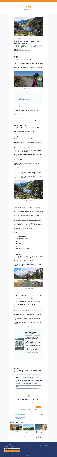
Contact (18, 454)
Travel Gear (35, 13)
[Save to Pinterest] (20, 414)
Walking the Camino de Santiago (22, 389)
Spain (24, 417)
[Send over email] (24, 414)
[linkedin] (46, 445)
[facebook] (42, 445)
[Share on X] (16, 414)
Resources (40, 13)
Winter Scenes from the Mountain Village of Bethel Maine (26, 383)
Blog (43, 13)
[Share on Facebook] (14, 414)
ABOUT (45, 0)
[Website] (25, 357)
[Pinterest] (31, 357)
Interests (31, 13)
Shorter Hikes (20, 98)
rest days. (19, 155)
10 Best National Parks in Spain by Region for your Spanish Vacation (28, 374)
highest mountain (36, 292)
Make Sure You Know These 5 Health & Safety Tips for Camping (27, 388)
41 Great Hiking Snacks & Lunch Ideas (23, 250)
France (22, 417)
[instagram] (40, 445)
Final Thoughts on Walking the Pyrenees (24, 99)
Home (14, 38)
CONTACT (48, 0)
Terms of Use (34, 455)
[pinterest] (38, 445)
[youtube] (44, 445)
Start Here (17, 13)
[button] (45, 14)
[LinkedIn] (33, 357)
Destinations (22, 13)
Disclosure (31, 455)
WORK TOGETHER (53, 0)
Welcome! (13, 13)
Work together (14, 454)
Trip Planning (27, 13)
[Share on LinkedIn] (22, 414)
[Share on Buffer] (18, 414)
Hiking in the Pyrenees (21, 95)
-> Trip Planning (18, 38)
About (5, 454)
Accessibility (37, 455)
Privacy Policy (27, 455)
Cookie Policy (41, 455)
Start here (8, 454)
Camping (16, 418)
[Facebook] (29, 357)
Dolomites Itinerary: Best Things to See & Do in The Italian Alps (27, 375)
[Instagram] (27, 357)
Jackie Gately (18, 49)
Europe (19, 418)
